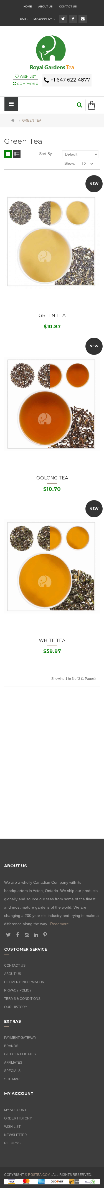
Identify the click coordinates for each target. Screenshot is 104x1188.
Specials (12, 1071)
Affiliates (13, 1062)
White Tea (52, 640)
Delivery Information (24, 982)
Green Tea (31, 120)
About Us (45, 6)
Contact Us (68, 6)
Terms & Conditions (22, 999)
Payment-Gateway (20, 1038)
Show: (69, 163)
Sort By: (46, 153)
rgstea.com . (40, 1175)
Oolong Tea (52, 478)
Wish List (12, 1127)
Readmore (59, 924)
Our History (15, 1007)
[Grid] (8, 154)
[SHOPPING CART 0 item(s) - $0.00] (94, 105)
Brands (11, 1046)
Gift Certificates (20, 1054)
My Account (15, 1110)
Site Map (11, 1079)
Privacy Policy (18, 990)
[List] (17, 154)
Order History (18, 1118)
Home (28, 6)
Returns (12, 1143)
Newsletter (15, 1135)
